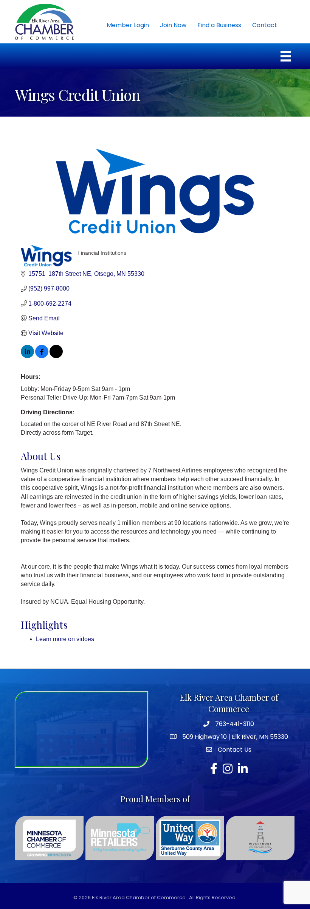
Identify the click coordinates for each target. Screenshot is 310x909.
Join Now (173, 25)
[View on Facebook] (41, 356)
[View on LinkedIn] (27, 356)
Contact (264, 25)
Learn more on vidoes (65, 639)
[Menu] (286, 56)
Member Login (128, 25)
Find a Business (219, 25)
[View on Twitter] (56, 356)
